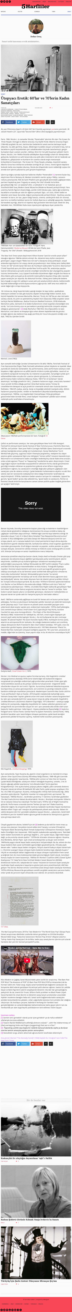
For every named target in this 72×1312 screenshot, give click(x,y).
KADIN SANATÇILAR (24, 112)
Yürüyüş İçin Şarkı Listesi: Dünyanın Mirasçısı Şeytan (29, 1281)
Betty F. (3, 1222)
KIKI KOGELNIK (4, 113)
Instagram (7, 1)
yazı (52, 129)
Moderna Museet (21, 248)
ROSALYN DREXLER (18, 115)
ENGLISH (68, 1)
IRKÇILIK (16, 112)
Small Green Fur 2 (19, 671)
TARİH (53, 11)
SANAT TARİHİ (15, 116)
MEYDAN (3, 11)
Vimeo (12, 1310)
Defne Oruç (36, 36)
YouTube (10, 1310)
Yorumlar (34, 1304)
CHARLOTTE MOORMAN (20, 109)
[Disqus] (36, 1072)
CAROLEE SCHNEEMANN (7, 109)
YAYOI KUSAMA (24, 116)
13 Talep (4, 927)
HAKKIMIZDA (5, 1304)
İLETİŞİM (61, 1)
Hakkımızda (36, 1)
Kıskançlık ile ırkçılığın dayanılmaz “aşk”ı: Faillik (26, 1158)
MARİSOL (17, 113)
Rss (10, 1)
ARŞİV (44, 1)
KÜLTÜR (20, 11)
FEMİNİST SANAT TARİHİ (7, 112)
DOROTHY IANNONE (6, 111)
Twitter (4, 1)
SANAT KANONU (28, 115)
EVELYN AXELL (16, 111)
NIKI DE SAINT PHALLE (6, 115)
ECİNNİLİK (37, 11)
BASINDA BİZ (52, 1)
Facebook (1, 1)
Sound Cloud (18, 1310)
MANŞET (11, 113)
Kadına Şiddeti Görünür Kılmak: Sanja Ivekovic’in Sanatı (30, 1219)
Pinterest (15, 1310)
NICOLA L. (23, 113)
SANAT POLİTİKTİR (5, 116)
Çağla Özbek (4, 1284)
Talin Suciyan (4, 1161)
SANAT (69, 11)
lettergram (46, 1299)
